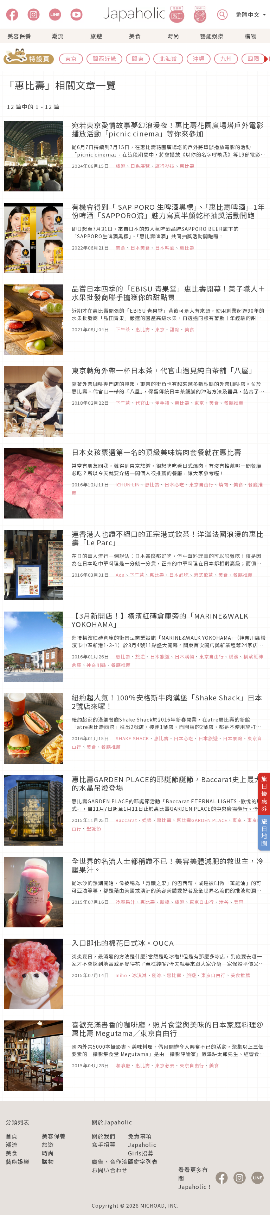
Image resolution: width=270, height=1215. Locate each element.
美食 (135, 36)
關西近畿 (104, 58)
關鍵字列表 (143, 1161)
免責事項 (140, 1136)
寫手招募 (104, 1144)
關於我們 (104, 1136)
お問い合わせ (110, 1170)
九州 (226, 58)
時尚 (173, 36)
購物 (251, 36)
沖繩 (199, 58)
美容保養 (19, 36)
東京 (71, 58)
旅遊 (96, 36)
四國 (253, 58)
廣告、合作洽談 (113, 1161)
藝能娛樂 (212, 36)
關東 (138, 58)
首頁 (12, 1136)
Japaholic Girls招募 (142, 1148)
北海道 (168, 58)
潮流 (58, 36)
